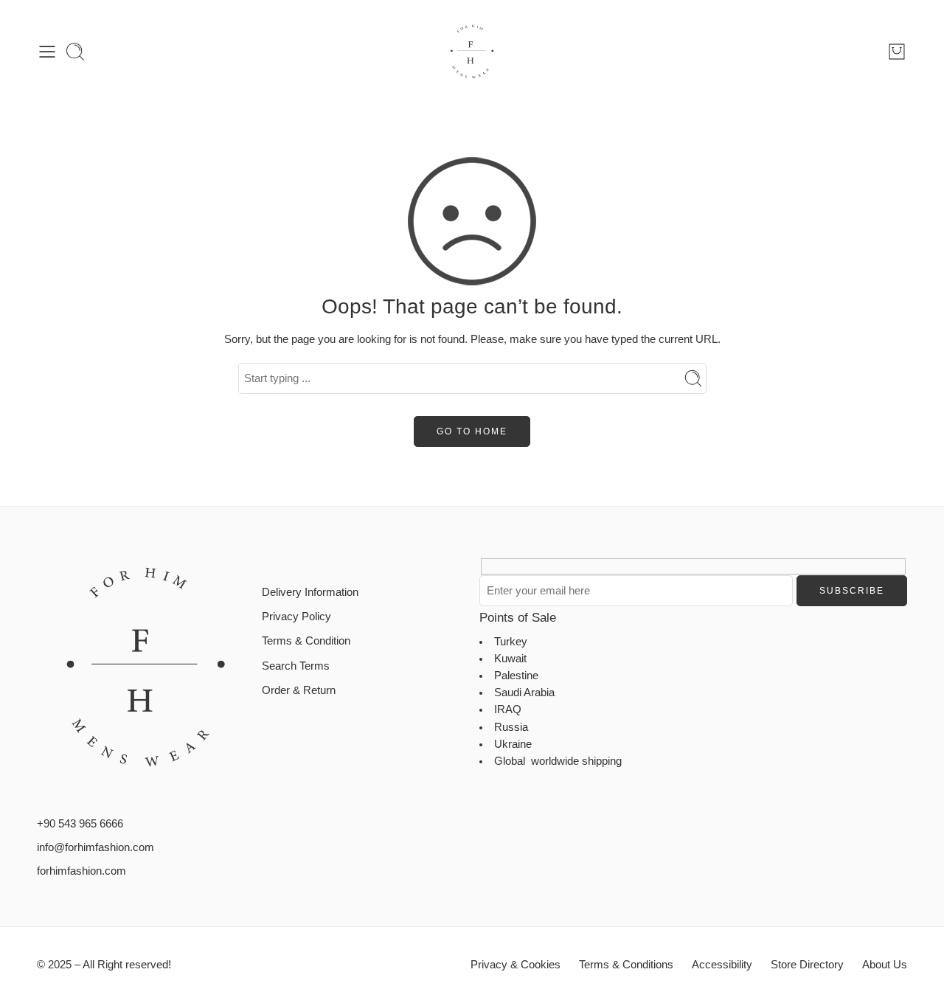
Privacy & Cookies (515, 965)
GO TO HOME (472, 431)
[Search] (75, 51)
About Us (884, 965)
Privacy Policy (296, 616)
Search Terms (296, 666)
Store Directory (807, 965)
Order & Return (299, 690)
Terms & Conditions (626, 965)
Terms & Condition (306, 641)
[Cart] (896, 51)
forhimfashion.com (81, 871)
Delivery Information (310, 592)
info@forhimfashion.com (95, 847)
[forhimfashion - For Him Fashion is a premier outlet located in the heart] (472, 51)
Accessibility (722, 965)
